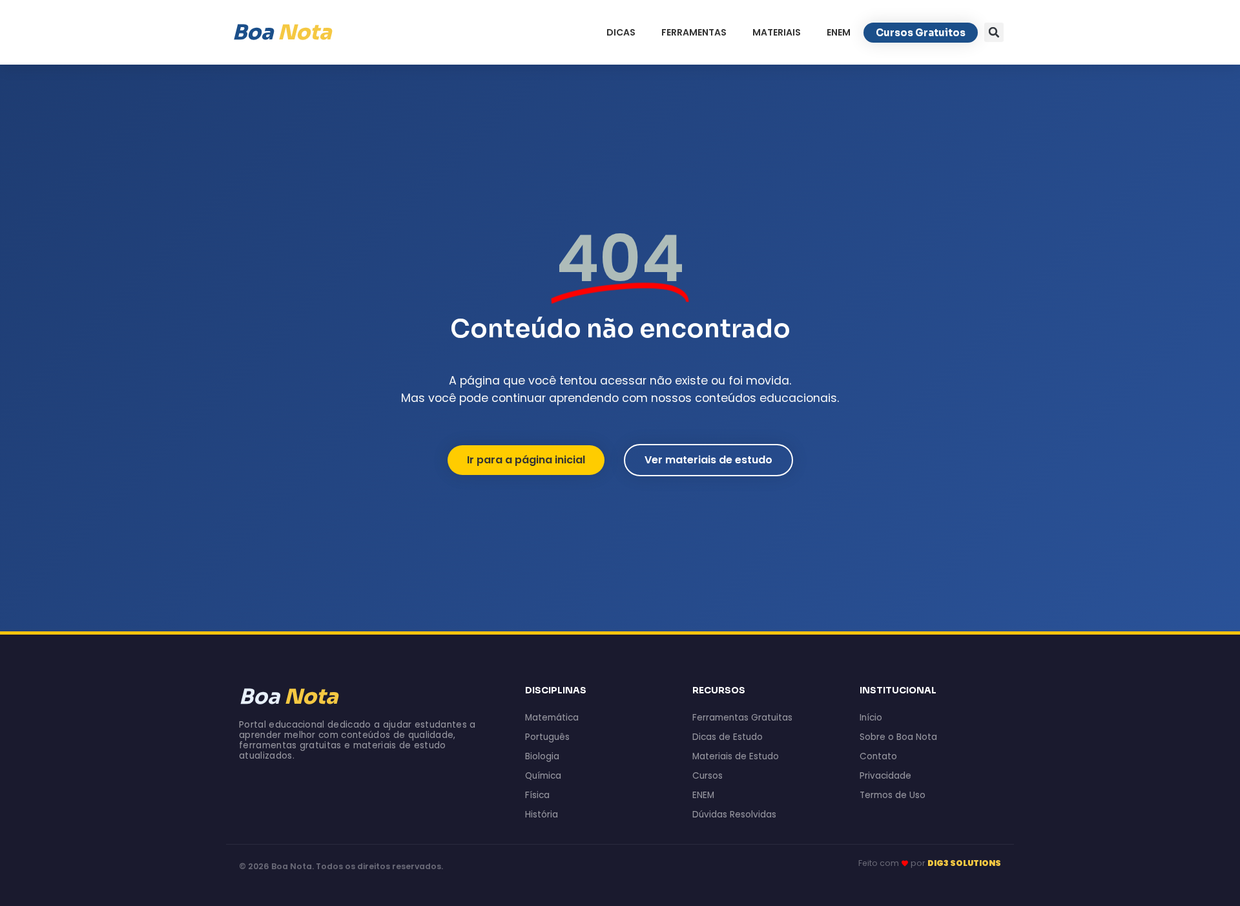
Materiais (776, 32)
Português (547, 737)
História (541, 814)
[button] (994, 32)
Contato (878, 756)
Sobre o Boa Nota (898, 737)
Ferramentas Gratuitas (742, 717)
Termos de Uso (892, 795)
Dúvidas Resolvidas (734, 814)
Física (537, 795)
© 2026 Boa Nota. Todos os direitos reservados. (341, 866)
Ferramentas (694, 32)
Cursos (707, 776)
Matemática (552, 717)
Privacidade (885, 776)
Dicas (621, 32)
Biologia (542, 756)
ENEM (839, 32)
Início (871, 717)
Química (543, 776)
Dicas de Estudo (727, 737)
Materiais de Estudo (735, 756)
